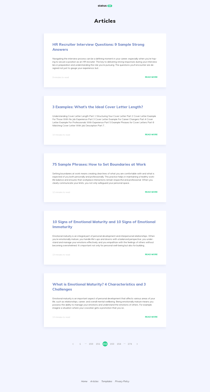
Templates (106, 381)
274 (130, 343)
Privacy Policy (122, 381)
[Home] (105, 6)
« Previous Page (73, 343)
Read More (151, 77)
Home (84, 381)
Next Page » (136, 343)
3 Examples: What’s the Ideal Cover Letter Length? (97, 107)
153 (112, 343)
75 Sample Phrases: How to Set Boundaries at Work (99, 164)
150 (91, 343)
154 (119, 343)
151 (98, 343)
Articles (94, 381)
